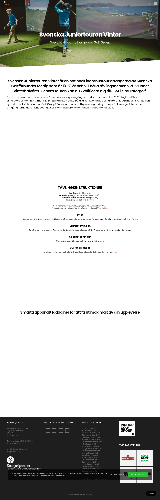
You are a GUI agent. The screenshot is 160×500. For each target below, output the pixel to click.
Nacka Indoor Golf (90, 457)
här (92, 200)
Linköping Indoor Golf (91, 451)
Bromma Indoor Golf (91, 433)
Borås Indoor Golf (89, 430)
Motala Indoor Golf (90, 455)
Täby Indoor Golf (89, 462)
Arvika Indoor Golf (89, 428)
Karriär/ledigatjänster (16, 449)
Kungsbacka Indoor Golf (92, 448)
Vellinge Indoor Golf (90, 466)
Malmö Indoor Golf (90, 453)
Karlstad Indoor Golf (90, 446)
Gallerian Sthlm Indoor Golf (93, 437)
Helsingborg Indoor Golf (92, 442)
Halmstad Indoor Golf (91, 439)
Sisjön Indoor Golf (89, 459)
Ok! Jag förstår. (138, 474)
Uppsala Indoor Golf (90, 464)
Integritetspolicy (14, 451)
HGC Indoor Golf (89, 444)
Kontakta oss (12, 443)
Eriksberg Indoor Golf (91, 435)
